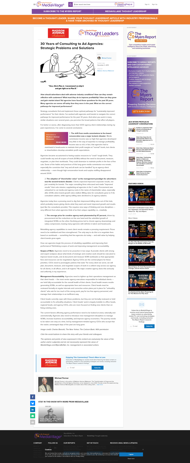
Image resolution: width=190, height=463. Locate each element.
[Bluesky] (32, 403)
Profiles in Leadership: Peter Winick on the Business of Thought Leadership (144, 129)
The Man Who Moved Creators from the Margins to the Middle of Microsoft (141, 242)
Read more (131, 458)
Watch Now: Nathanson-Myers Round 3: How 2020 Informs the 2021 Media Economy (145, 149)
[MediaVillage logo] (48, 436)
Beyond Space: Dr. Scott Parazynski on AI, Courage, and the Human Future (141, 267)
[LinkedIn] (32, 409)
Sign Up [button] (154, 4)
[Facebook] (32, 396)
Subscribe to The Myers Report (62, 11)
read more (100, 384)
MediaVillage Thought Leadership (125, 11)
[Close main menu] (143, 449)
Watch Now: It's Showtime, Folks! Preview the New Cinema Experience (143, 173)
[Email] (32, 415)
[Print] (32, 422)
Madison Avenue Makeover (105, 71)
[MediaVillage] (50, 4)
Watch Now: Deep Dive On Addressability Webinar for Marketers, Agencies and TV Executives (144, 139)
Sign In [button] (147, 4)
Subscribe (97, 368)
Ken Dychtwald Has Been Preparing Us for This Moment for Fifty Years (140, 292)
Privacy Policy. (80, 456)
